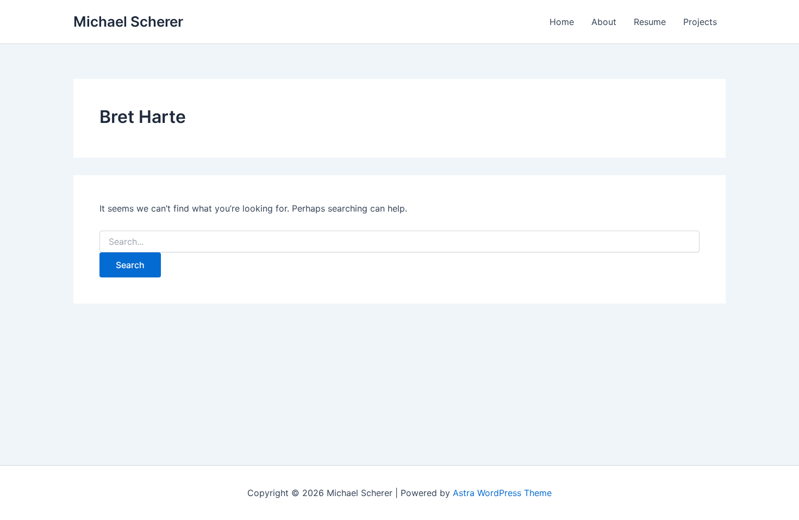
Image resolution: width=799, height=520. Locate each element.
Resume (650, 21)
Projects (700, 21)
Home (562, 21)
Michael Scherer (128, 21)
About (603, 21)
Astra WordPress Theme (502, 492)
